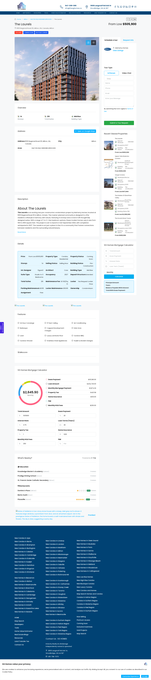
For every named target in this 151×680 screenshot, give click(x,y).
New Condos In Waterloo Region (58, 634)
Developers (37, 13)
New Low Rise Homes (85, 577)
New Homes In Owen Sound (87, 540)
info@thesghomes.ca (73, 8)
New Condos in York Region (56, 630)
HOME (18, 13)
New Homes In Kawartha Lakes (27, 608)
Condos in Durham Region (87, 611)
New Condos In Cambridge (25, 555)
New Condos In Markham (56, 547)
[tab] (88, 42)
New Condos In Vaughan (56, 594)
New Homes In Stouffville (86, 557)
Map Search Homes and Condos (90, 594)
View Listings (118, 50)
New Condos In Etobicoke (25, 558)
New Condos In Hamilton (24, 565)
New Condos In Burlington (25, 548)
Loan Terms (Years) (66, 421)
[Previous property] (51, 515)
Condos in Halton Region (87, 597)
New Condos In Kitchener (24, 572)
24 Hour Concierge (27, 323)
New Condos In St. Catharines (58, 584)
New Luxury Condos (84, 587)
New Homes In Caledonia (25, 591)
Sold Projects (82, 630)
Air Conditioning (80, 323)
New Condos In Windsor (55, 608)
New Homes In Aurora (54, 611)
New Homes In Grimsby (24, 601)
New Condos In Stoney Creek (57, 587)
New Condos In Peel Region (56, 627)
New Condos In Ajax (22, 538)
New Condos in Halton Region (57, 624)
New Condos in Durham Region (58, 620)
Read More (22, 232)
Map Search (27, 13)
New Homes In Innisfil (23, 605)
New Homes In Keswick (23, 612)
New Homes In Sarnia (85, 551)
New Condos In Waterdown (56, 597)
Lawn (22, 336)
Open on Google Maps (86, 131)
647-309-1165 (70, 6)
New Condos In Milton (54, 551)
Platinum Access (83, 620)
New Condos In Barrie (23, 541)
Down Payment (64, 411)
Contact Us (113, 13)
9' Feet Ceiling (52, 323)
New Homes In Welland (86, 564)
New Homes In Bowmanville (25, 585)
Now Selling (81, 617)
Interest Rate (23, 421)
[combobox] (108, 79)
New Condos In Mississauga (57, 554)
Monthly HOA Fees (25, 439)
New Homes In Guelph (23, 562)
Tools (46, 13)
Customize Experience (130, 676)
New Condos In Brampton (25, 545)
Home (19, 19)
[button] (127, 19)
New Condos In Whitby (55, 604)
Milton (26, 19)
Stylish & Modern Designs (83, 341)
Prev (90, 515)
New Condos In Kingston (24, 569)
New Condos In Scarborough (57, 580)
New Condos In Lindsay (55, 541)
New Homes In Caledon (24, 552)
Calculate (119, 276)
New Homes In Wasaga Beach (89, 561)
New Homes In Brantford (24, 588)
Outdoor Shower (26, 341)
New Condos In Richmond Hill (57, 575)
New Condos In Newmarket (56, 558)
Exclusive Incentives (84, 627)
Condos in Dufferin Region (87, 601)
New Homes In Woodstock (87, 568)
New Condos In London (55, 544)
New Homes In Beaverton (24, 578)
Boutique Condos (41, 32)
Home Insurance (65, 430)
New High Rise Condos (85, 580)
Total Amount (23, 411)
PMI (59, 439)
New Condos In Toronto (55, 591)
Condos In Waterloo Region (88, 604)
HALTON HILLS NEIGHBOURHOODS (41, 19)
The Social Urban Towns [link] (123, 218)
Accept (145, 676)
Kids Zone (77, 328)
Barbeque (24, 328)
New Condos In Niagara (55, 561)
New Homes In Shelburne (86, 554)
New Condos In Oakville (55, 564)
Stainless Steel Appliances (57, 341)
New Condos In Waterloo (55, 601)
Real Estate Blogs (75, 13)
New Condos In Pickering (55, 571)
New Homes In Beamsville (56, 614)
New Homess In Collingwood (88, 571)
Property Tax (23, 430)
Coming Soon (28, 32)
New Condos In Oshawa (55, 568)
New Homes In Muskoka (86, 544)
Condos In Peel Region (85, 607)
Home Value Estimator (58, 13)
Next (93, 515)
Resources (87, 13)
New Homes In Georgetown (25, 598)
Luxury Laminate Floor (55, 336)
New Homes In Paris (84, 547)
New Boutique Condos (85, 584)
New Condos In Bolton (23, 581)
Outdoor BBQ (79, 336)
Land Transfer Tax (100, 13)
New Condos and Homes (86, 590)
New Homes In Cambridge (25, 595)
